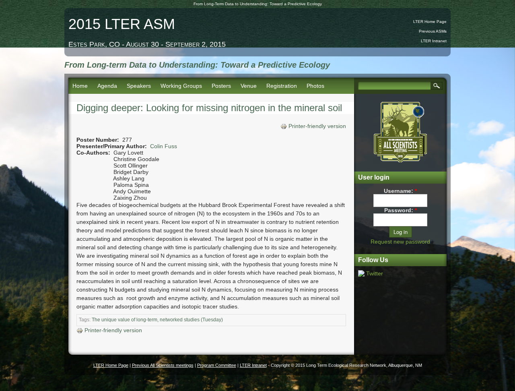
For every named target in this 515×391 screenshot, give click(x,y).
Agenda (107, 86)
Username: (400, 191)
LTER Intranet (434, 41)
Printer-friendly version (317, 126)
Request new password (400, 241)
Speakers (139, 86)
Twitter (374, 273)
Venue (249, 86)
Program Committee (216, 365)
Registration (281, 86)
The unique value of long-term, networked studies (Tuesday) (157, 320)
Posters (221, 86)
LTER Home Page (430, 21)
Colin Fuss (163, 146)
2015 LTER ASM (121, 24)
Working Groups (181, 86)
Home (80, 86)
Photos (315, 86)
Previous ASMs (433, 31)
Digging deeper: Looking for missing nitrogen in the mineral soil (209, 107)
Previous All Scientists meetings (163, 365)
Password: (400, 210)
